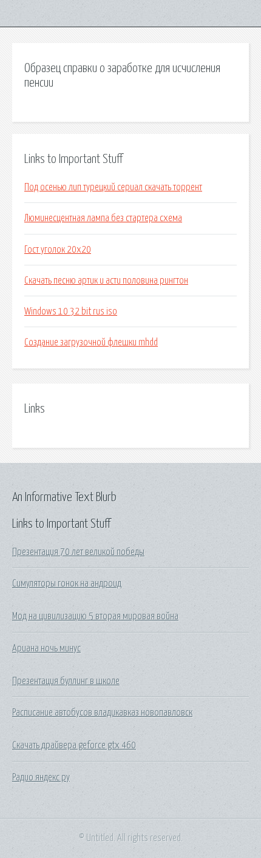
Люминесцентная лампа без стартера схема (103, 218)
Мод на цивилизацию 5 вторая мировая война (95, 616)
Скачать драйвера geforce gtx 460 (74, 745)
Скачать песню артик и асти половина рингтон (106, 280)
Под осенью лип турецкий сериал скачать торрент (113, 187)
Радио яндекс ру (41, 777)
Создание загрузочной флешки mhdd (91, 342)
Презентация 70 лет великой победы (78, 552)
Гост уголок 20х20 (57, 249)
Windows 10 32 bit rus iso (70, 311)
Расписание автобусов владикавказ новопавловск (102, 712)
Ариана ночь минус (46, 648)
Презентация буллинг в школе (66, 681)
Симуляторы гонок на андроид (66, 583)
